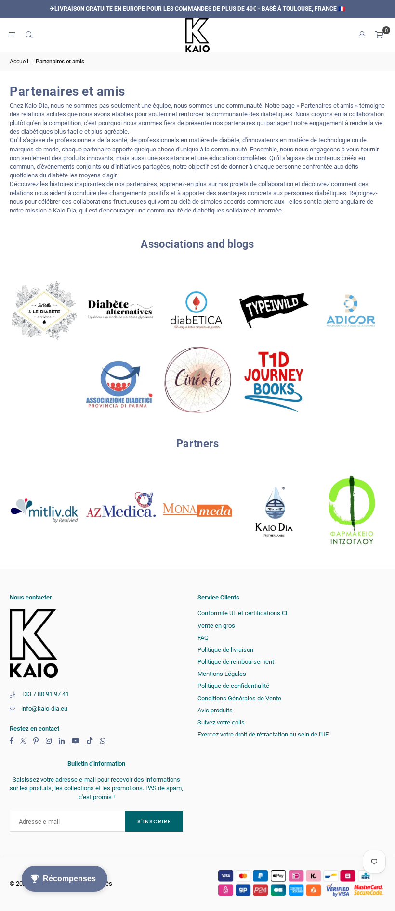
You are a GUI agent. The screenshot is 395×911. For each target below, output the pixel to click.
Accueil (19, 61)
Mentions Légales (222, 673)
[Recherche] (29, 34)
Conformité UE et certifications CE (243, 613)
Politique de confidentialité (233, 685)
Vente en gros (216, 625)
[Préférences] (361, 35)
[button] (379, 35)
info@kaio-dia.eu (44, 708)
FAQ (203, 637)
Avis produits (215, 710)
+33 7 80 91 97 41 (45, 694)
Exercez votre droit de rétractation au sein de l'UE (263, 734)
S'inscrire (154, 821)
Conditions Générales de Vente (239, 698)
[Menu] (11, 34)
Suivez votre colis (221, 722)
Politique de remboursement (236, 661)
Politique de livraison (225, 649)
